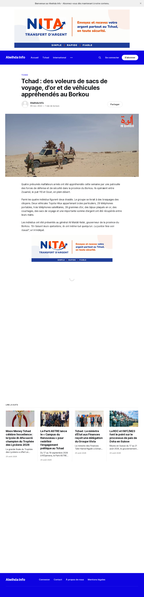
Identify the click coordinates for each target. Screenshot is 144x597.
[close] (140, 3)
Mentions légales (96, 579)
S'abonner (130, 57)
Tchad (45, 57)
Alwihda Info (15, 57)
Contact (58, 579)
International (59, 57)
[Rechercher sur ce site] (100, 57)
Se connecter (112, 57)
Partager (115, 104)
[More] (71, 57)
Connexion (44, 579)
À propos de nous (75, 579)
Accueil (35, 57)
